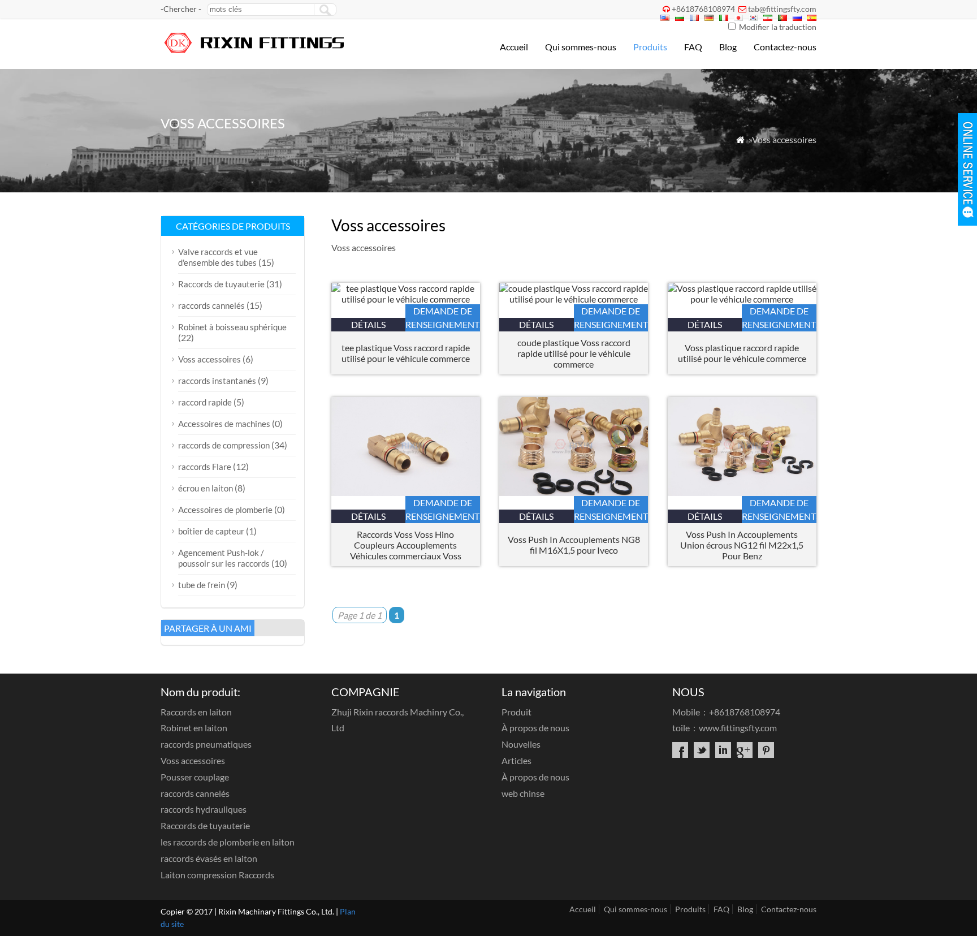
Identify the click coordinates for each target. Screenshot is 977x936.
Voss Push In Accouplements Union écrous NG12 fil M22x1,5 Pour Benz (741, 545)
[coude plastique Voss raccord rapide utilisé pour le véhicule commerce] (573, 299)
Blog (728, 46)
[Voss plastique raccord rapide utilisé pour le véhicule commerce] (742, 299)
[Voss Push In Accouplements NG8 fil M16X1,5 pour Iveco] (573, 492)
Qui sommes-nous (580, 46)
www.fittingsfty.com (738, 727)
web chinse (523, 793)
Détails (368, 324)
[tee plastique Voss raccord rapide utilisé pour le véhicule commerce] (405, 299)
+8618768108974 (703, 9)
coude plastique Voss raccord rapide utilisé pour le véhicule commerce (573, 353)
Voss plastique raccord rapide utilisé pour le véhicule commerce (742, 353)
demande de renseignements (442, 317)
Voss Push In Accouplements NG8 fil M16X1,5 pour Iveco (574, 544)
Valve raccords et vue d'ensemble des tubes (218, 257)
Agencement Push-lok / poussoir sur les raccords (224, 557)
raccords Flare (204, 466)
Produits (650, 46)
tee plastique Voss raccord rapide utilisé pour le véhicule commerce (405, 353)
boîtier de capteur (211, 531)
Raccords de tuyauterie (221, 284)
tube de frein (201, 585)
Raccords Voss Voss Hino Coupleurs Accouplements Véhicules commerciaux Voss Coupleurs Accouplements (405, 545)
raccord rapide (205, 402)
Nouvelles (521, 744)
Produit (516, 711)
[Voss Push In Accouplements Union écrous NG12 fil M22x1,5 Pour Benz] (742, 492)
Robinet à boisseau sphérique (232, 327)
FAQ (693, 46)
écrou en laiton (205, 488)
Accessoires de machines (224, 424)
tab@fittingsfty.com (782, 9)
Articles (516, 760)
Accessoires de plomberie (225, 509)
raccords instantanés (217, 381)
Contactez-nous (785, 46)
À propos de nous (535, 727)
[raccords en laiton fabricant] (255, 54)
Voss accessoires (209, 359)
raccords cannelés (211, 305)
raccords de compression (224, 445)
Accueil (514, 46)
